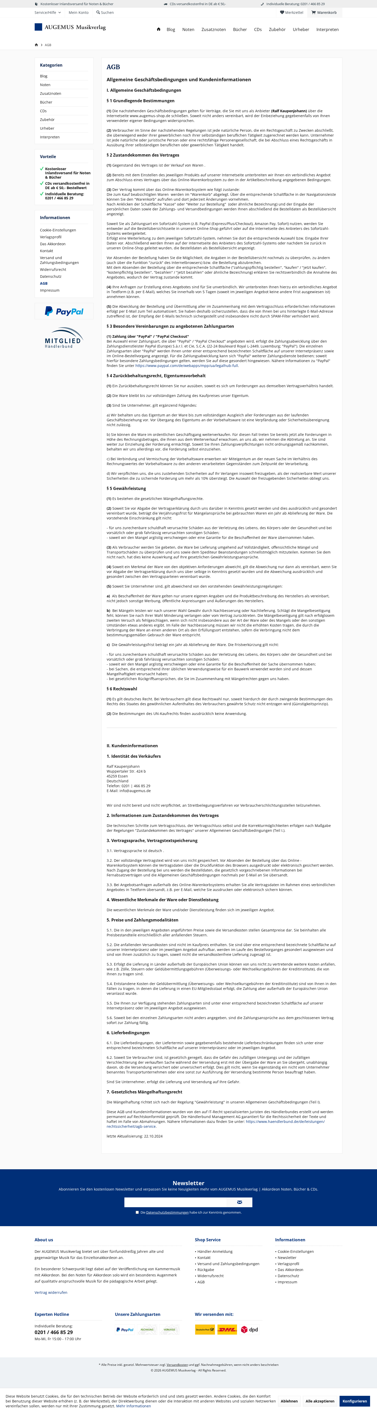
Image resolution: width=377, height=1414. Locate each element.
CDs (43, 110)
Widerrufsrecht (53, 269)
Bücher (46, 102)
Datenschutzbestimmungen (167, 1212)
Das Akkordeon (53, 243)
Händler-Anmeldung (215, 1251)
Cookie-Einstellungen (58, 230)
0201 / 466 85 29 (54, 1332)
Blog (43, 76)
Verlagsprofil (51, 236)
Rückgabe (205, 1269)
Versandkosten (177, 1364)
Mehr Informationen (133, 1405)
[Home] (158, 29)
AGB (43, 283)
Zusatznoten (50, 93)
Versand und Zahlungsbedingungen (59, 260)
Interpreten (50, 137)
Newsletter (287, 1257)
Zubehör (47, 119)
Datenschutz (51, 276)
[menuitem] (324, 12)
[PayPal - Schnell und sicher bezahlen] (64, 311)
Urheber (47, 128)
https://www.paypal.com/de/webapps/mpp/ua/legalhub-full (186, 365)
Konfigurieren (355, 1401)
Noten (45, 84)
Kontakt (46, 250)
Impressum (49, 290)
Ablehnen (289, 1401)
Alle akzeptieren (320, 1401)
